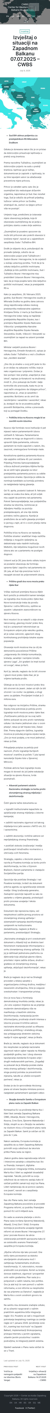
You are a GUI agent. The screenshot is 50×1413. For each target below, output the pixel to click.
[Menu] (26, 21)
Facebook (19, 1408)
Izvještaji (24, 31)
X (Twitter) (30, 1408)
